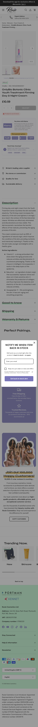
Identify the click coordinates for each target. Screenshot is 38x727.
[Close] (34, 342)
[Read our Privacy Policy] (32, 372)
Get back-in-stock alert (19, 379)
